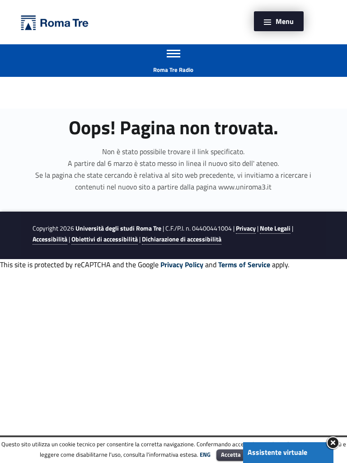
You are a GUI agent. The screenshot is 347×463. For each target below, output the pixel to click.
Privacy (246, 228)
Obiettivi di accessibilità (104, 239)
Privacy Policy (181, 264)
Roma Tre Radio (173, 69)
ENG (205, 454)
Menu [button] (285, 21)
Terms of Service (244, 264)
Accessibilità (50, 239)
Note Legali (275, 228)
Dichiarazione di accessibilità (181, 239)
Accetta (231, 454)
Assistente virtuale (277, 452)
